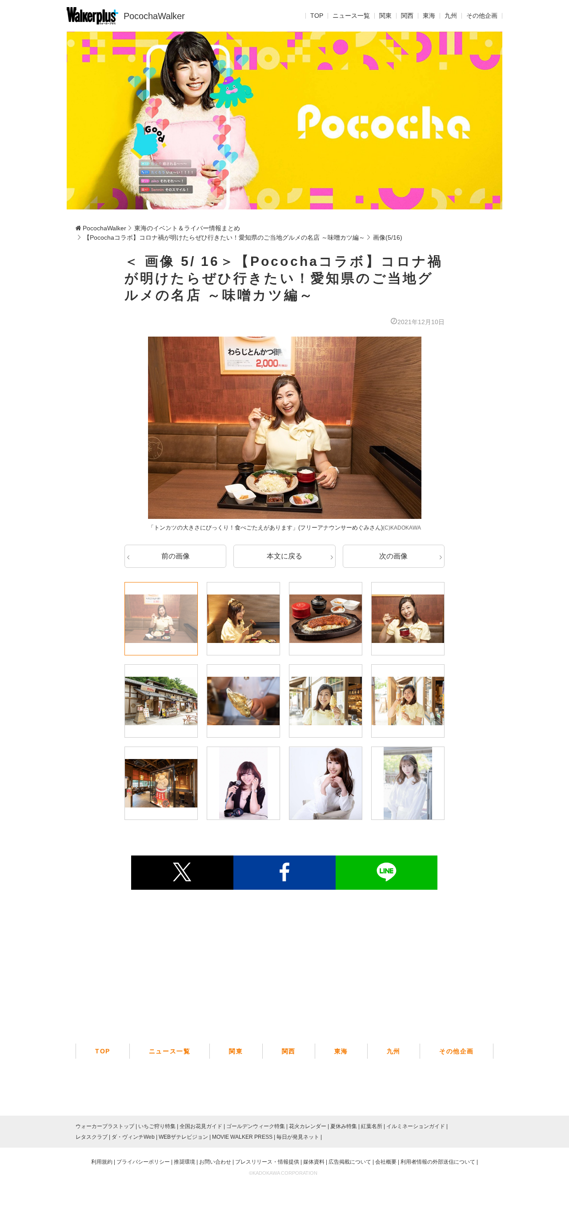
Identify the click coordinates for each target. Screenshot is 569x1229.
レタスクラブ (92, 1137)
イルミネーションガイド (415, 1126)
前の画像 (175, 556)
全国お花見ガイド (201, 1126)
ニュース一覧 (351, 16)
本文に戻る (284, 556)
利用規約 (101, 1162)
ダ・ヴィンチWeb (133, 1137)
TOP (316, 16)
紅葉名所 (371, 1126)
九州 (451, 16)
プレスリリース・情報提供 (267, 1162)
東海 (429, 16)
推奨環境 (184, 1162)
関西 (407, 16)
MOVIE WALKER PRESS (242, 1137)
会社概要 (386, 1162)
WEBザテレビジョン (183, 1137)
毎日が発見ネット (297, 1137)
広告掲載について (350, 1162)
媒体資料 (314, 1162)
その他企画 (481, 16)
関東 (385, 16)
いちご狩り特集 (157, 1126)
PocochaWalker (154, 16)
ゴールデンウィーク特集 (255, 1126)
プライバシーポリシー (143, 1162)
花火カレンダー (307, 1126)
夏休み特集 (343, 1126)
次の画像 (393, 556)
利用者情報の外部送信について (438, 1162)
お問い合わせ (215, 1162)
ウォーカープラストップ (105, 1126)
